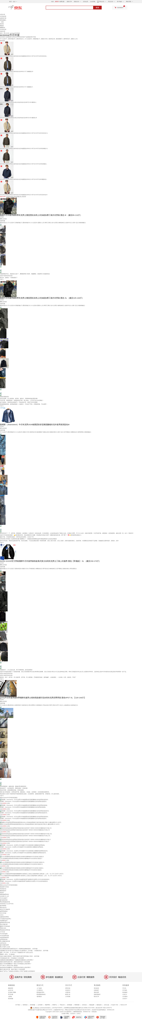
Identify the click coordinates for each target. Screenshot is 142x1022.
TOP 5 (2, 795)
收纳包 (2, 24)
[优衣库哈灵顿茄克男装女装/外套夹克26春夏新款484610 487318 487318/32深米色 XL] (7, 125)
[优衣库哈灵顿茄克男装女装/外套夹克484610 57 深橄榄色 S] (7, 79)
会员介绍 (10, 990)
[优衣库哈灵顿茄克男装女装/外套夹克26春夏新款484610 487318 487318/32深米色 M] (7, 187)
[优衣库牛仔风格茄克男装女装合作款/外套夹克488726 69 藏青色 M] (7, 110)
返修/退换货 (97, 994)
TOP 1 (2, 279)
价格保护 (96, 990)
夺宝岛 (124, 988)
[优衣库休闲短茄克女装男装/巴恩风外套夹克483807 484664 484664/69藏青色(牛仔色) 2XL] (26, 833)
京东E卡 (124, 994)
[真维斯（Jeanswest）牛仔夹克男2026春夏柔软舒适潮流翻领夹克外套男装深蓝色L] (24, 805)
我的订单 (69, 1)
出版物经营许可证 (59, 1010)
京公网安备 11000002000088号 (41, 1008)
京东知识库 (3, 16)
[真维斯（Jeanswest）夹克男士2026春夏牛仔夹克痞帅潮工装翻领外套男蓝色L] (22, 845)
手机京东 (101, 1)
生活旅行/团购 (12, 992)
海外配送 (39, 996)
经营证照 (94, 1011)
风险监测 (91, 1005)
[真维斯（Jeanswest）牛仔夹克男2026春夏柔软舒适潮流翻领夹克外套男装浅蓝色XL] (24, 799)
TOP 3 (2, 542)
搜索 (97, 7)
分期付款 (67, 992)
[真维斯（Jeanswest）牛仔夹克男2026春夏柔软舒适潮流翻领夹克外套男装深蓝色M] (8, 415)
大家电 (10, 996)
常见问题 (10, 994)
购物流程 (10, 988)
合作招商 (40, 1005)
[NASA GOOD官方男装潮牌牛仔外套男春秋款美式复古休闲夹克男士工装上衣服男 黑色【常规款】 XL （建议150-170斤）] (8, 551)
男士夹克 (6, 33)
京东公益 (106, 1005)
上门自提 (39, 988)
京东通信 (124, 996)
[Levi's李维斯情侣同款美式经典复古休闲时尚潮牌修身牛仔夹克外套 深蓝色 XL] (22, 862)
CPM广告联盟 (23, 971)
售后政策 (96, 988)
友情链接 (69, 1005)
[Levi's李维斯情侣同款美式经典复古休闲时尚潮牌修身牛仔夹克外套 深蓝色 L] (22, 868)
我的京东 (76, 1)
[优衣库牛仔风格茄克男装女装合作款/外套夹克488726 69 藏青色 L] (7, 94)
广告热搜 (10, 971)
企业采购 (92, 1)
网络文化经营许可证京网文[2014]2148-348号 (77, 1010)
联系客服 (10, 998)
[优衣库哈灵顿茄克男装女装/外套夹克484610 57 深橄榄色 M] (7, 63)
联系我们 (25, 1005)
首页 (1, 33)
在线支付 (67, 990)
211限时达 (40, 990)
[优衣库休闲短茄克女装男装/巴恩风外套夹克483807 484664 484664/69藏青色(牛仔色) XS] (25, 828)
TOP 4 (2, 679)
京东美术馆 (3, 29)
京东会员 (85, 1)
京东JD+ (124, 998)
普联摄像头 (3, 20)
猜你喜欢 (2, 40)
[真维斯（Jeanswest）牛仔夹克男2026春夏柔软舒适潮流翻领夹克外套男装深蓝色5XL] (24, 811)
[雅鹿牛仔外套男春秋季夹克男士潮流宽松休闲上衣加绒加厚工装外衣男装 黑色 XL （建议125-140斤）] (8, 288)
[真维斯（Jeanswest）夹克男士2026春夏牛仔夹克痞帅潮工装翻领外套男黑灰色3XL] (24, 851)
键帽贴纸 (2, 27)
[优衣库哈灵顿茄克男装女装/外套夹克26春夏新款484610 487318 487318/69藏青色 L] (7, 171)
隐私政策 (99, 1005)
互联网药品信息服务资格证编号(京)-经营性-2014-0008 (79, 1008)
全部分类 (2, 14)
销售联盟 (76, 1005)
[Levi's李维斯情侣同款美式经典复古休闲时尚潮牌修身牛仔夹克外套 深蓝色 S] (22, 856)
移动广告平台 (3, 971)
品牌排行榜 (3, 18)
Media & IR (123, 1005)
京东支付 (72, 1013)
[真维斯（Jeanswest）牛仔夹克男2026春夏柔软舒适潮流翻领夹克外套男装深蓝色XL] (24, 816)
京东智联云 (16, 971)
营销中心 (54, 1005)
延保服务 (124, 992)
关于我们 (17, 1005)
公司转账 (67, 996)
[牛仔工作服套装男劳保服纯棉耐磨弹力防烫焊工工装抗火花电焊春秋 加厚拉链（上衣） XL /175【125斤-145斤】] (32, 873)
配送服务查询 (40, 992)
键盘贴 (2, 25)
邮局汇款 (67, 994)
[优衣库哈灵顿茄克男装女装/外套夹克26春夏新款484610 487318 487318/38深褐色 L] (7, 156)
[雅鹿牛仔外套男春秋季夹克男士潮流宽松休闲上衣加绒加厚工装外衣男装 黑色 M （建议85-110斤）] (8, 206)
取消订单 (96, 996)
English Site (114, 1005)
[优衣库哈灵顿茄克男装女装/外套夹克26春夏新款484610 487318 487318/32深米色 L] (7, 48)
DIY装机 (124, 990)
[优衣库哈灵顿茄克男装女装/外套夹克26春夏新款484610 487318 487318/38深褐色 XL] (7, 140)
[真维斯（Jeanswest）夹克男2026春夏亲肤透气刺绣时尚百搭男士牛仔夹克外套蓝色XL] (25, 879)
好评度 (5, 219)
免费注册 (61, 1)
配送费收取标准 (41, 994)
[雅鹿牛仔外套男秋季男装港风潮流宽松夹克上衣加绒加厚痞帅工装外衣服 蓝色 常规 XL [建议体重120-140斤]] (30, 822)
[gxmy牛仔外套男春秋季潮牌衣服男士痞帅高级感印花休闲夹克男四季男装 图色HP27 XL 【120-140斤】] (8, 688)
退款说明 (96, 992)
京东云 (79, 1013)
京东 (22, 8)
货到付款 (67, 988)
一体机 (2, 22)
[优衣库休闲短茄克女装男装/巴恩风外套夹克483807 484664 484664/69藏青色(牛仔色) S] (25, 839)
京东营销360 (31, 971)
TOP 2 (2, 406)
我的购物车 (120, 7)
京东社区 (84, 1005)
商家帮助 (47, 1005)
